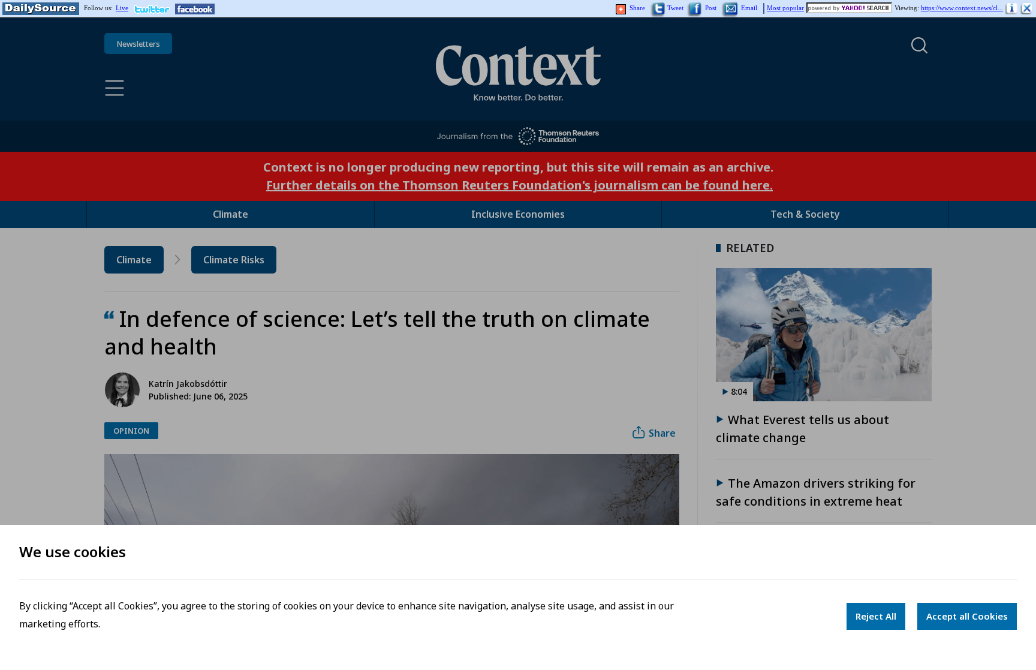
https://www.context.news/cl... (962, 7)
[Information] (1012, 9)
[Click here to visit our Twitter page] (154, 9)
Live (122, 7)
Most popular (785, 7)
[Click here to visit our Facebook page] (195, 9)
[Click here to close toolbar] (1027, 9)
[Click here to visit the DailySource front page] (39, 9)
